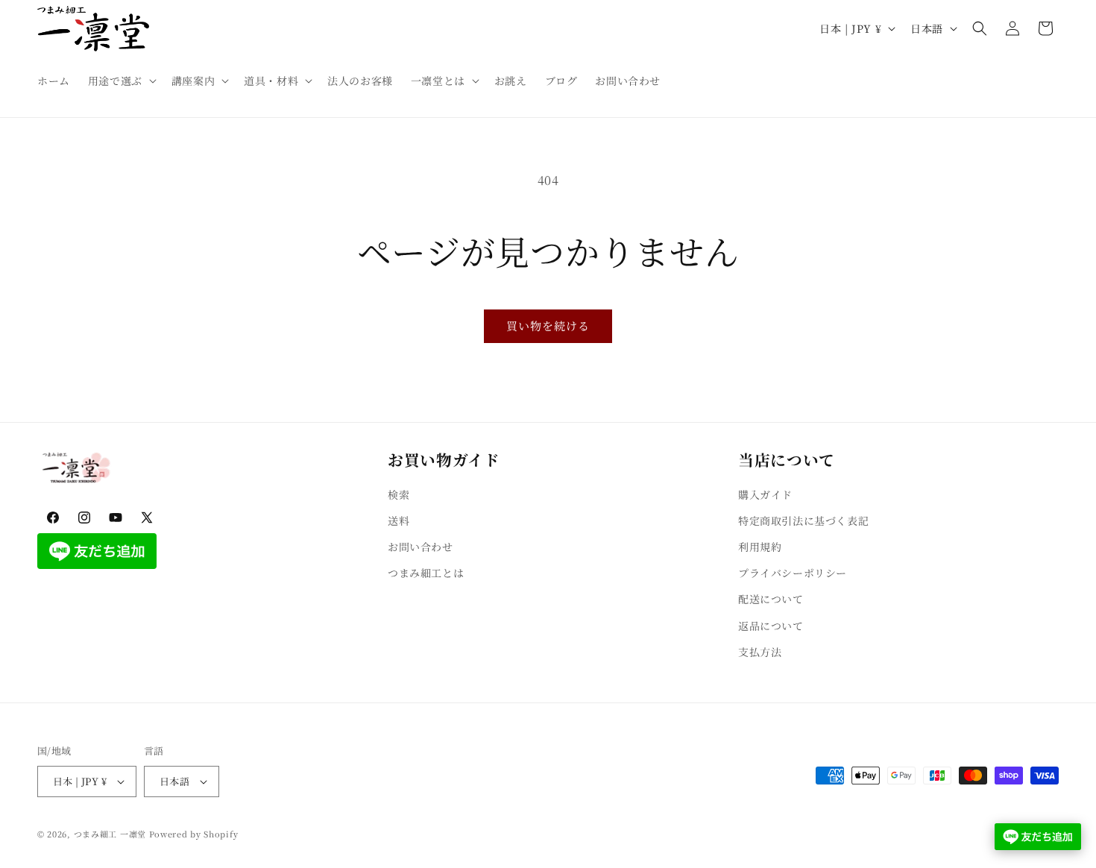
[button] (121, 80)
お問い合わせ (420, 546)
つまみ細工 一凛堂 (110, 834)
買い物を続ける (548, 325)
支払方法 (759, 651)
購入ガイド (765, 494)
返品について (771, 625)
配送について (771, 599)
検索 (398, 494)
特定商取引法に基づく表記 (803, 520)
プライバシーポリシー (792, 572)
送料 (398, 520)
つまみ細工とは (426, 572)
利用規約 (759, 546)
